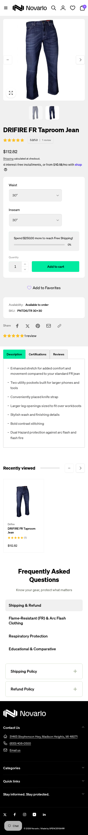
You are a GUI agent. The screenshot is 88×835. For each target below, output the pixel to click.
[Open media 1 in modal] (44, 60)
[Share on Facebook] (17, 326)
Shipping (8, 158)
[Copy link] (59, 326)
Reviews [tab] (58, 354)
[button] (5, 8)
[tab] (37, 354)
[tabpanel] (44, 403)
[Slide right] (80, 59)
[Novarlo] (24, 716)
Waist (13, 185)
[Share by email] (48, 325)
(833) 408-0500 (20, 743)
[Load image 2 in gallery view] (52, 113)
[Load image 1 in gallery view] (36, 113)
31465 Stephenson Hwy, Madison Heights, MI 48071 (44, 736)
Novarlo (35, 828)
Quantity (14, 257)
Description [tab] (14, 354)
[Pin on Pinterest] (38, 326)
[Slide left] (7, 59)
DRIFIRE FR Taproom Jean (21, 530)
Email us (15, 750)
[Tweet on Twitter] (27, 326)
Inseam (14, 209)
